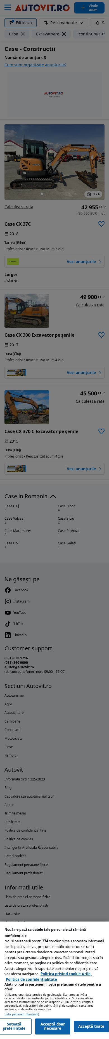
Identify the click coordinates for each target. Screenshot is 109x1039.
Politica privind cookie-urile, (66, 973)
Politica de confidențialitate (31, 979)
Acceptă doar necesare (53, 1026)
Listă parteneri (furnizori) (21, 1014)
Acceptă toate (91, 1026)
